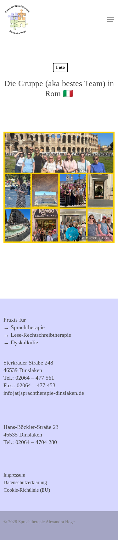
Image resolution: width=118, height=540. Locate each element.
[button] (110, 19)
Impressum (14, 475)
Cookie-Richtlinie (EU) (26, 490)
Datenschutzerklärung (25, 482)
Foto (60, 67)
